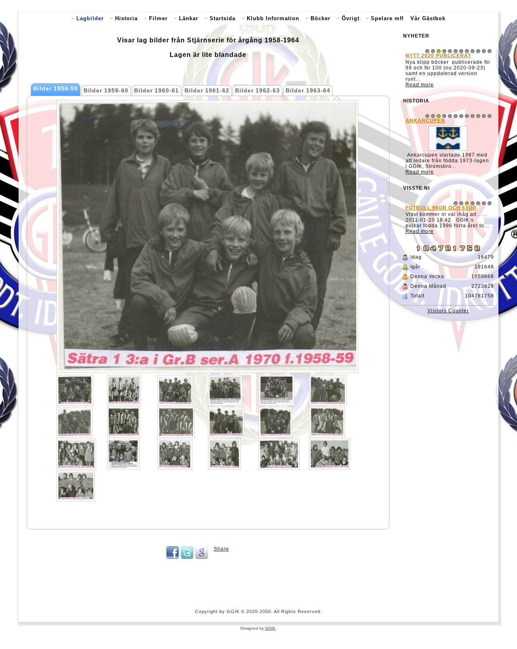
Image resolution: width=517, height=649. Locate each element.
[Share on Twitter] (187, 557)
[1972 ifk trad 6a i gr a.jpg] (175, 454)
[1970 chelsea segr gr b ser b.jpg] (225, 390)
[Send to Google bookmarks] (201, 557)
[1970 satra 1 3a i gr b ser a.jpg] (275, 422)
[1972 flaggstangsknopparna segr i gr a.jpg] (123, 454)
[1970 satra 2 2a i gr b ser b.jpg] (327, 422)
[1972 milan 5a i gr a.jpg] (279, 454)
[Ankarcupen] (448, 150)
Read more (420, 85)
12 (489, 51)
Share (221, 549)
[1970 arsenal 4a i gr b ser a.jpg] (124, 390)
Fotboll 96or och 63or (441, 208)
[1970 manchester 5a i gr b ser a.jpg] (226, 422)
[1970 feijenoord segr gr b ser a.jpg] (276, 390)
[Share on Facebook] (172, 557)
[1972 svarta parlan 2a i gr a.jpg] (76, 486)
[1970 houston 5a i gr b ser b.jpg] (74, 422)
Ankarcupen (425, 121)
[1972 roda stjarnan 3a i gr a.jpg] (329, 454)
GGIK (270, 628)
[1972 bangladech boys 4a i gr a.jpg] (76, 454)
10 (478, 51)
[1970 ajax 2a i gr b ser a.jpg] (75, 390)
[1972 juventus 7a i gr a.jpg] (224, 454)
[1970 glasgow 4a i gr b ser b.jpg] (328, 390)
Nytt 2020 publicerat (438, 56)
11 (483, 51)
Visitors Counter (448, 311)
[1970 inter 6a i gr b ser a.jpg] (123, 422)
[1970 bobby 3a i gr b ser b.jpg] (175, 390)
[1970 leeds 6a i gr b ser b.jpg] (176, 422)
